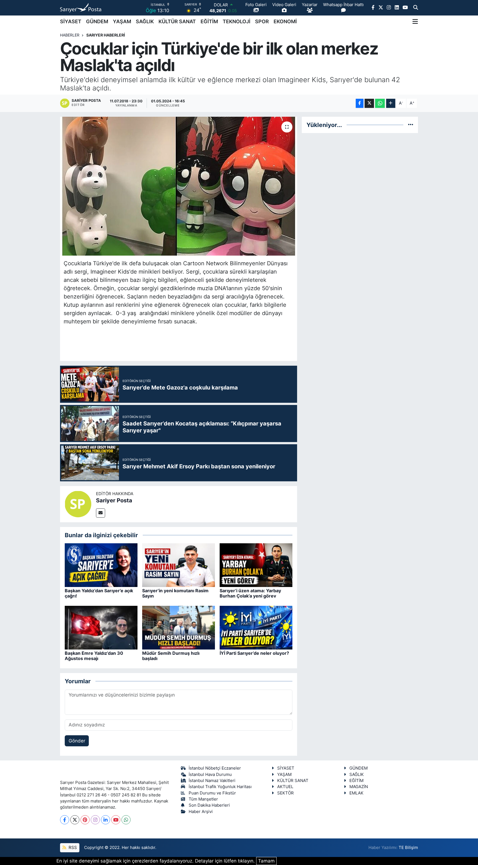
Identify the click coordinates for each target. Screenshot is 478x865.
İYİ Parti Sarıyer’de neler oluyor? (254, 653)
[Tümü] (410, 125)
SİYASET (70, 21)
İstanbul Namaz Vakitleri (212, 780)
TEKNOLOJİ (236, 21)
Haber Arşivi (201, 811)
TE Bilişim (408, 847)
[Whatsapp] (126, 819)
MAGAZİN (358, 786)
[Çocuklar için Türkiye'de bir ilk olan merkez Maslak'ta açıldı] (178, 186)
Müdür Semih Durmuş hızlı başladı (170, 655)
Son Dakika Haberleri (209, 805)
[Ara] (415, 7)
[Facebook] (64, 819)
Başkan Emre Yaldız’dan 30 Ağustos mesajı (94, 655)
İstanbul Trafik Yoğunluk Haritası (220, 786)
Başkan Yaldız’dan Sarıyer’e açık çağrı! (99, 593)
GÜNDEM (97, 21)
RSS (72, 847)
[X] (74, 819)
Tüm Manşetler (203, 799)
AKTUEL (285, 786)
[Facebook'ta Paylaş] (359, 103)
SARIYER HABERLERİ (105, 35)
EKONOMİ (285, 21)
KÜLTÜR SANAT (177, 21)
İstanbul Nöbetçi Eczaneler (215, 768)
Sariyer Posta (114, 500)
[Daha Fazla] (390, 103)
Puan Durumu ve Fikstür (212, 793)
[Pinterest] (85, 819)
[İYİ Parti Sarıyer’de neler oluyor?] (256, 627)
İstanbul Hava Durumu (210, 774)
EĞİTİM (209, 21)
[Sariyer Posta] (78, 503)
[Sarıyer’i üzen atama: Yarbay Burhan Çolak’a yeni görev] (256, 565)
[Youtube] (115, 819)
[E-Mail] (100, 513)
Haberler (69, 35)
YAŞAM (122, 21)
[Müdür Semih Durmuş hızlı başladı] (178, 627)
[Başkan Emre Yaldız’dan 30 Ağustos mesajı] (101, 627)
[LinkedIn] (105, 819)
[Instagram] (95, 819)
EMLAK (356, 793)
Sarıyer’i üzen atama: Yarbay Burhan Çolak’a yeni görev (250, 593)
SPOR (262, 21)
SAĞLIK (145, 21)
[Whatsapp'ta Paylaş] (380, 103)
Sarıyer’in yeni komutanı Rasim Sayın (175, 593)
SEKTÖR (285, 793)
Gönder (77, 741)
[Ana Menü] (415, 21)
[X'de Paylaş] (369, 103)
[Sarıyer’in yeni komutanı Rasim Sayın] (178, 565)
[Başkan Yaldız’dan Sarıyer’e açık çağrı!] (101, 565)
